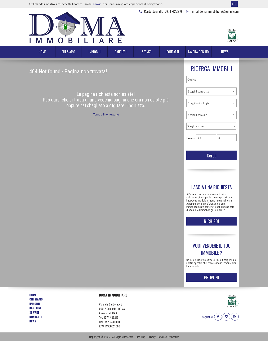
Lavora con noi (199, 51)
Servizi (147, 51)
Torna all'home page (106, 114)
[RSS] (235, 317)
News (224, 51)
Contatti (172, 51)
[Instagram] (226, 317)
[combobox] (211, 91)
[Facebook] (218, 317)
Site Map (140, 337)
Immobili (94, 51)
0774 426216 (110, 317)
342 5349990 (112, 321)
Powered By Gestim (168, 337)
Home (42, 51)
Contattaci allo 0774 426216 (162, 11)
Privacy (151, 337)
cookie (97, 4)
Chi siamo (68, 51)
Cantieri (120, 51)
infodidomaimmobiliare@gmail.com (215, 11)
